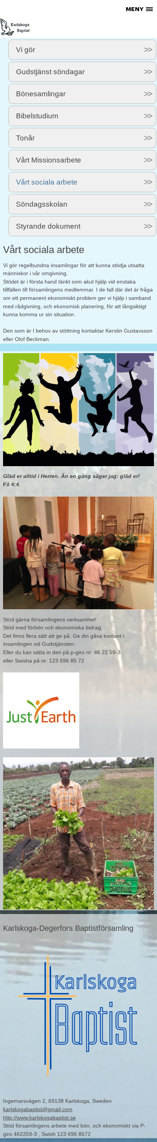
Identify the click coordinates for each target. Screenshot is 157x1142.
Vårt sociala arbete (46, 182)
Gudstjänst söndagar (50, 72)
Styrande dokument (48, 226)
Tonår (25, 138)
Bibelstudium (37, 116)
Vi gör (25, 50)
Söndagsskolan (41, 204)
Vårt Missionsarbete (48, 160)
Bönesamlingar (41, 94)
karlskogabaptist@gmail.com (37, 1109)
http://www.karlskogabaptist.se (39, 1118)
